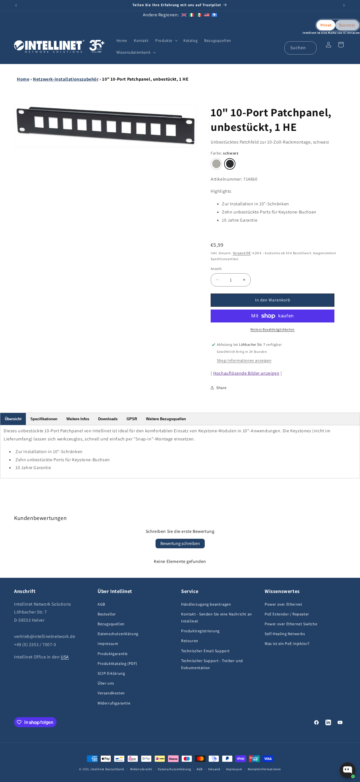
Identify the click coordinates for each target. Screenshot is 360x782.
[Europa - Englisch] (184, 15)
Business (347, 25)
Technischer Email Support (205, 650)
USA (65, 657)
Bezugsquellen (111, 623)
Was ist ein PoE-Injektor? (287, 643)
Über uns (106, 683)
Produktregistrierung (200, 630)
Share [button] (221, 387)
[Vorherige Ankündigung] (16, 5)
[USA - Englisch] (207, 15)
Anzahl (216, 268)
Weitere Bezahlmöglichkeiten (272, 329)
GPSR (132, 419)
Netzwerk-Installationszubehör (65, 79)
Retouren (189, 640)
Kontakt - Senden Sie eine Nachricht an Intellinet (216, 617)
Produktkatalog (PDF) (117, 663)
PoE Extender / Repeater (287, 614)
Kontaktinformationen (264, 769)
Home (23, 79)
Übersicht (13, 419)
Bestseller (107, 614)
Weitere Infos (77, 419)
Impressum (108, 643)
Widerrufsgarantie (114, 703)
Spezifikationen (43, 419)
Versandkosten (111, 692)
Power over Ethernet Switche (291, 623)
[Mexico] (199, 15)
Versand (214, 769)
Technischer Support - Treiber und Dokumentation (212, 664)
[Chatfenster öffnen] (348, 770)
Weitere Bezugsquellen (166, 419)
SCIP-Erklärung (111, 673)
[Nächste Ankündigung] (344, 5)
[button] (166, 40)
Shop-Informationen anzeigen (244, 360)
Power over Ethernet (283, 604)
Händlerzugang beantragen (206, 604)
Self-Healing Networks (285, 633)
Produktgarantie (113, 653)
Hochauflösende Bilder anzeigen (246, 373)
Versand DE (242, 253)
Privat (326, 25)
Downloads (108, 419)
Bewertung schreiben (180, 543)
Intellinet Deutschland (107, 769)
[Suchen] (310, 48)
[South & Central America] (214, 15)
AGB (101, 604)
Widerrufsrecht (141, 769)
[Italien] (191, 15)
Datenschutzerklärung (118, 633)
